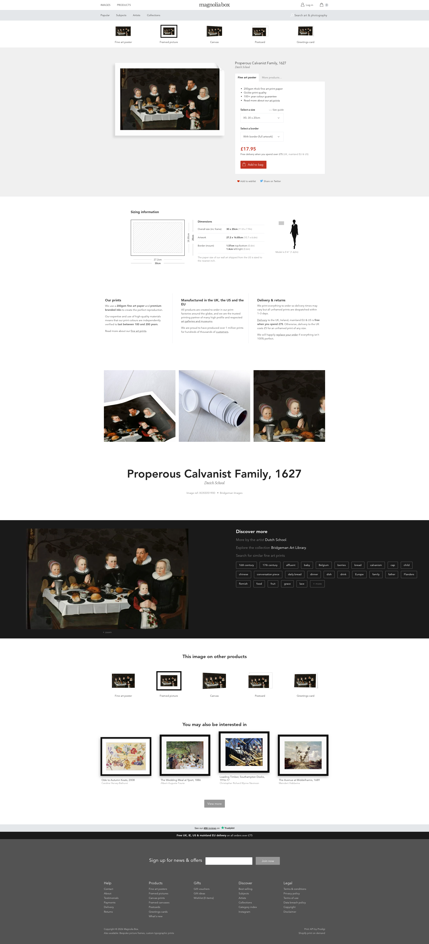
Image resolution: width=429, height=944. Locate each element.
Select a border (249, 128)
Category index (248, 907)
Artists (136, 15)
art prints (274, 100)
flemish (243, 583)
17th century (270, 565)
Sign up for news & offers (175, 860)
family (376, 574)
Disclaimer (290, 911)
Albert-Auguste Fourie (173, 783)
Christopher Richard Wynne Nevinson (239, 783)
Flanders (409, 574)
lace (301, 583)
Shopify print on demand (312, 933)
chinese (243, 574)
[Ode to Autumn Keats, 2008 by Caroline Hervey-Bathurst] (126, 756)
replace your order (287, 334)
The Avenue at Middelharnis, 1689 (299, 780)
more (319, 583)
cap (393, 565)
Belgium (324, 565)
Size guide (278, 109)
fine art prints (138, 331)
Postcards (154, 907)
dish (329, 574)
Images (105, 5)
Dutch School (242, 67)
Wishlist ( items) (204, 898)
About (107, 893)
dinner (314, 574)
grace (287, 583)
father (391, 574)
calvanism (376, 565)
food (259, 583)
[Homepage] (214, 5)
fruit (273, 583)
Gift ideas (199, 893)
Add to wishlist (248, 181)
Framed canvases (159, 902)
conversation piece (268, 574)
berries (342, 565)
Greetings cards (158, 911)
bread (357, 565)
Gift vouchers (201, 889)
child (407, 565)
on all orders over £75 (215, 835)
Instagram (244, 911)
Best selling (245, 889)
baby (307, 565)
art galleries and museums (196, 321)
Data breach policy (295, 902)
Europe (359, 574)
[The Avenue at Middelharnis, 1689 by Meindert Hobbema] (303, 755)
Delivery (262, 320)
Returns (108, 911)
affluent (290, 565)
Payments (109, 902)
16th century (246, 565)
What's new (156, 916)
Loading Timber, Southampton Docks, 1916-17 (242, 778)
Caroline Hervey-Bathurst (115, 783)
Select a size (262, 109)
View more (214, 804)
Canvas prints (157, 898)
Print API (309, 929)
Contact (108, 889)
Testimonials (111, 898)
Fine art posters (158, 889)
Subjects (121, 15)
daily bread (294, 574)
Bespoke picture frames (132, 933)
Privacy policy (292, 893)
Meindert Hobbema (289, 783)
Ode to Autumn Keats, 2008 (118, 780)
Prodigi (321, 929)
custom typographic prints (160, 933)
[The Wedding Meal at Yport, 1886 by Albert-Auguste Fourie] (185, 755)
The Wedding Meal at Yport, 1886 (181, 780)
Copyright (289, 907)
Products (124, 5)
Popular (105, 15)
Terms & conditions (295, 889)
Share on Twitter (272, 181)
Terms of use (291, 898)
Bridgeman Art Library (288, 547)
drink (343, 574)
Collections (153, 15)
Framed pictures (158, 893)
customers (222, 332)
